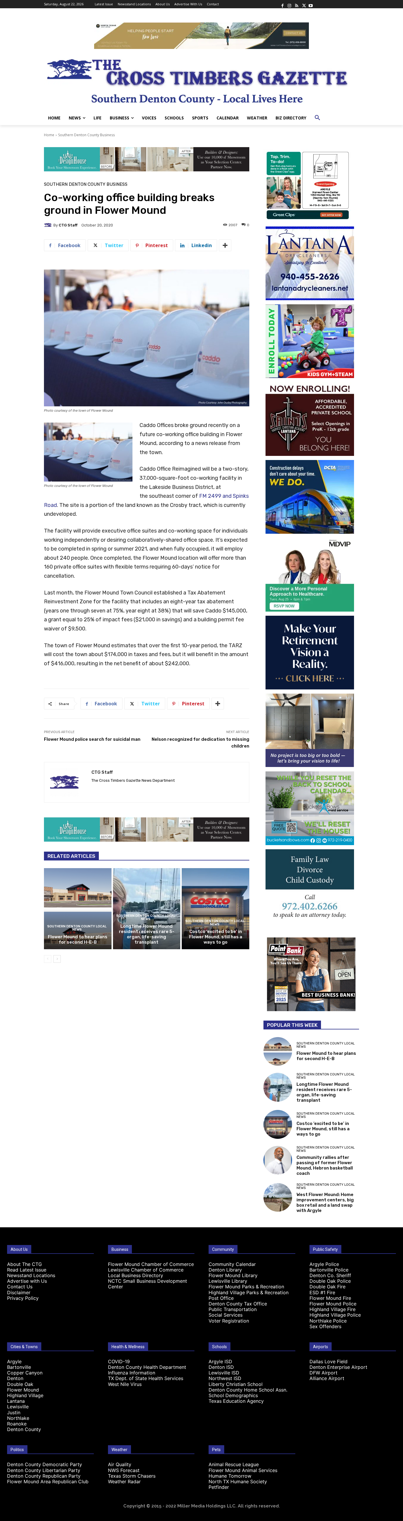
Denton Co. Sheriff (330, 1275)
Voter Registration (229, 1321)
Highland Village (25, 1395)
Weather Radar (124, 1481)
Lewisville (18, 1407)
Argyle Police (324, 1264)
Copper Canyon (24, 1373)
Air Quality (119, 1464)
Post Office (221, 1298)
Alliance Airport (326, 1378)
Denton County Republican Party (44, 1476)
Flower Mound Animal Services (243, 1470)
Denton (15, 1378)
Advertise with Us (27, 1281)
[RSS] (296, 4)
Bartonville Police (328, 1270)
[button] (317, 118)
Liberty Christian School (236, 1384)
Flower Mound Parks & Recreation (246, 1287)
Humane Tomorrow (230, 1476)
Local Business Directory (135, 1275)
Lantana (16, 1401)
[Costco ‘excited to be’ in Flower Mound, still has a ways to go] (215, 908)
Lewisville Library (228, 1281)
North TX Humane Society (238, 1481)
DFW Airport (323, 1373)
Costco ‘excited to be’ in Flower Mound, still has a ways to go (215, 937)
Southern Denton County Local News (77, 928)
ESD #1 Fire (322, 1292)
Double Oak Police (330, 1281)
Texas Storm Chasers (131, 1476)
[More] (225, 245)
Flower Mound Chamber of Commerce (151, 1264)
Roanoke (17, 1424)
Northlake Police (328, 1321)
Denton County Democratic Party (44, 1464)
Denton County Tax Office (238, 1304)
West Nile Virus (125, 1384)
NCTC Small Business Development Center (147, 1284)
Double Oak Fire (327, 1287)
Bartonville (19, 1367)
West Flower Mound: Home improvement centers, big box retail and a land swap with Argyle (325, 1202)
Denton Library (225, 1270)
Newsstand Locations (31, 1275)
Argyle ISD (220, 1361)
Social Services (226, 1315)
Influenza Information (131, 1373)
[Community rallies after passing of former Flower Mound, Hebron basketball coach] (277, 1160)
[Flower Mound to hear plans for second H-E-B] (78, 908)
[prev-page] (47, 959)
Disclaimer (18, 1292)
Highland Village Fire (332, 1309)
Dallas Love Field (328, 1361)
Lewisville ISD (224, 1373)
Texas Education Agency (236, 1401)
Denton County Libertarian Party (43, 1470)
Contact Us (19, 1287)
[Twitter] (304, 4)
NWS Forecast (124, 1470)
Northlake (18, 1418)
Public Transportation (233, 1309)
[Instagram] (289, 4)
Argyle (14, 1361)
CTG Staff (68, 225)
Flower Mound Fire (330, 1298)
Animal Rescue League (234, 1464)
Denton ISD (221, 1367)
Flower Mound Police (332, 1304)
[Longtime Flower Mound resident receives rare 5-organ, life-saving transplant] (147, 908)
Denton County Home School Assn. (248, 1390)
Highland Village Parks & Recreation (249, 1292)
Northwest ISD (225, 1378)
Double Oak (20, 1384)
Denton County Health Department (147, 1367)
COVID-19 (119, 1361)
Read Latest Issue (26, 1270)
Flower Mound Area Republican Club (48, 1481)
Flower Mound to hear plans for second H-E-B (77, 939)
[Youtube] (311, 4)
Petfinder (219, 1487)
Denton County (24, 1429)
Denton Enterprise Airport (338, 1367)
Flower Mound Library (233, 1275)
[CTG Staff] (48, 225)
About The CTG (24, 1264)
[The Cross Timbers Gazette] (201, 80)
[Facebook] (282, 4)
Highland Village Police (335, 1315)
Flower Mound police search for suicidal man (92, 739)
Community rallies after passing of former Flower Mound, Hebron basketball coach (324, 1165)
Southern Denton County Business (86, 134)
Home (49, 134)
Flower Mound (23, 1390)
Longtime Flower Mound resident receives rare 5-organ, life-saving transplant (146, 934)
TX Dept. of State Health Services (145, 1378)
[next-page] (57, 959)
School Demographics (233, 1395)
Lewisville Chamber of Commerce (146, 1270)
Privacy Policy (23, 1298)
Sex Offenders (325, 1326)
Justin (13, 1412)
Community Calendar (232, 1264)
